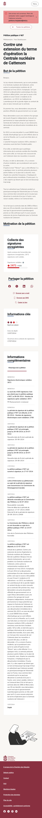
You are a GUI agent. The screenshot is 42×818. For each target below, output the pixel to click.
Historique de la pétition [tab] (17, 368)
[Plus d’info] (23, 262)
